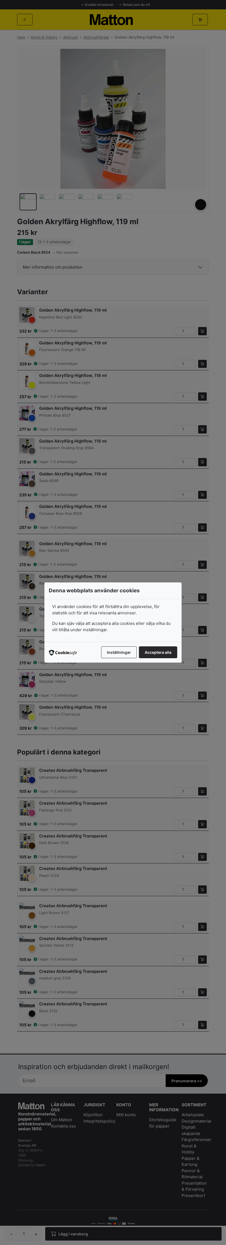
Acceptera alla (158, 652)
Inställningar (119, 652)
